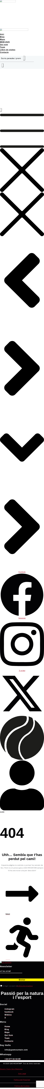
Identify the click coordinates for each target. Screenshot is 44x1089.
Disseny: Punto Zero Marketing (11, 1069)
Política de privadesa (25, 986)
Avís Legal (22, 1074)
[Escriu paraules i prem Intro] (2, 65)
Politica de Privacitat (22, 1080)
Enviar (22, 980)
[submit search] (24, 58)
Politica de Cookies (22, 1086)
